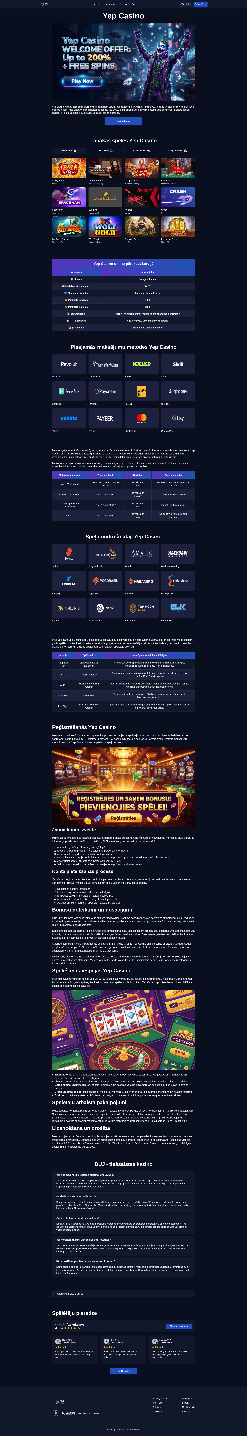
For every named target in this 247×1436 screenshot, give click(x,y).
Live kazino (103, 151)
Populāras (67, 151)
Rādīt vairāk (123, 1371)
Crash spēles (139, 151)
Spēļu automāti (175, 151)
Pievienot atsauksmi (179, 1326)
